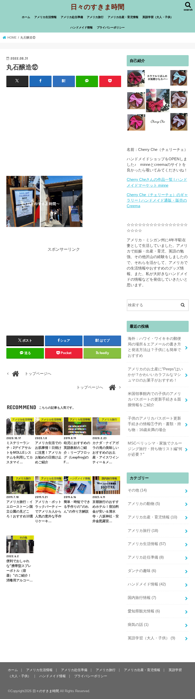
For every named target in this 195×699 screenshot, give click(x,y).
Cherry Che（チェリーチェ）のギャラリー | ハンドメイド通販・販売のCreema (157, 200)
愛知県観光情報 (144, 611)
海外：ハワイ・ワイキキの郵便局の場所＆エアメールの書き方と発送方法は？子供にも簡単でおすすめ (154, 347)
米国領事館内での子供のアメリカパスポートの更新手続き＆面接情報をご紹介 (154, 399)
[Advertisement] (63, 128)
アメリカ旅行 (95, 17)
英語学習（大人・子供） (157, 17)
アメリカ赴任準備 (72, 17)
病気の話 (138, 625)
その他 (137, 490)
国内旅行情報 (142, 598)
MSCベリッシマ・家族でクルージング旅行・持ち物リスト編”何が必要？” (155, 448)
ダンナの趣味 (142, 571)
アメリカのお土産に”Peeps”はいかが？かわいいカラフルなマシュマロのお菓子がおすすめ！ (155, 374)
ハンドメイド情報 (81, 27)
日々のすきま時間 (97, 6)
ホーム (26, 17)
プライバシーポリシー (111, 27)
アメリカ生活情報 (45, 17)
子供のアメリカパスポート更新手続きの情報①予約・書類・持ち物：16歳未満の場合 (154, 424)
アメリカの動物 (144, 504)
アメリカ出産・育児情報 (123, 17)
